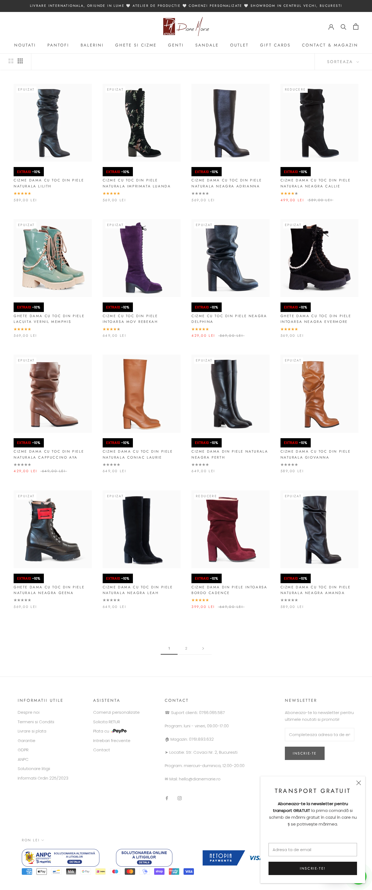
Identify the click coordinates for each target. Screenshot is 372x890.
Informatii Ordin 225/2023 (43, 778)
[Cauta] (343, 26)
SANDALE (207, 45)
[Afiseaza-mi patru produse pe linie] (20, 60)
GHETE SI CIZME (136, 45)
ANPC (23, 759)
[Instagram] (180, 798)
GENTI (176, 45)
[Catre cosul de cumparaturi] (355, 26)
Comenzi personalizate (116, 712)
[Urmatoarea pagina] (203, 648)
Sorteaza (341, 62)
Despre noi (28, 712)
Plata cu (101, 731)
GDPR (23, 750)
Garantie (26, 740)
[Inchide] (358, 782)
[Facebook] (167, 798)
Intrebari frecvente (111, 740)
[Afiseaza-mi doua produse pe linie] (10, 60)
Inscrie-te (305, 753)
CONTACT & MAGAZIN (330, 45)
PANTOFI (58, 45)
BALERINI (92, 45)
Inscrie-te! (313, 868)
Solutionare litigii (34, 768)
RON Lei (30, 840)
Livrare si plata (32, 731)
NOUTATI (25, 45)
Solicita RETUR (106, 722)
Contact (101, 750)
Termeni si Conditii (36, 722)
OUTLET (239, 45)
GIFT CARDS (275, 45)
